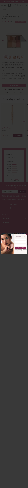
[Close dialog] (26, 234)
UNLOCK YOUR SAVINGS (20, 247)
